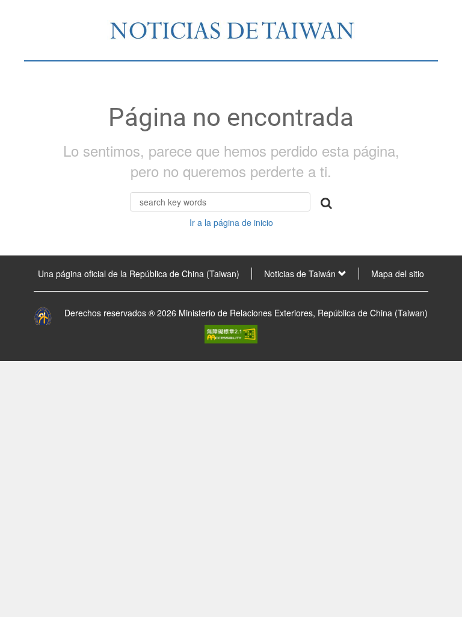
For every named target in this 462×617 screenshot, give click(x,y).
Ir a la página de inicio (231, 222)
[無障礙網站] (231, 333)
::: (12, 274)
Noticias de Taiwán (301, 274)
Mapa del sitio (397, 274)
